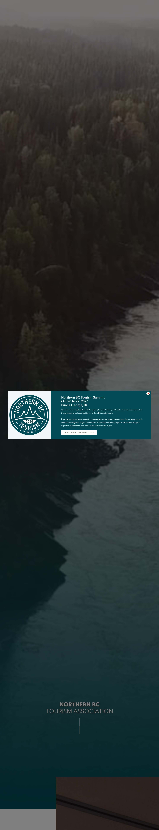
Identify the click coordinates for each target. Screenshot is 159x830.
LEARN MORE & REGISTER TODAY (79, 432)
